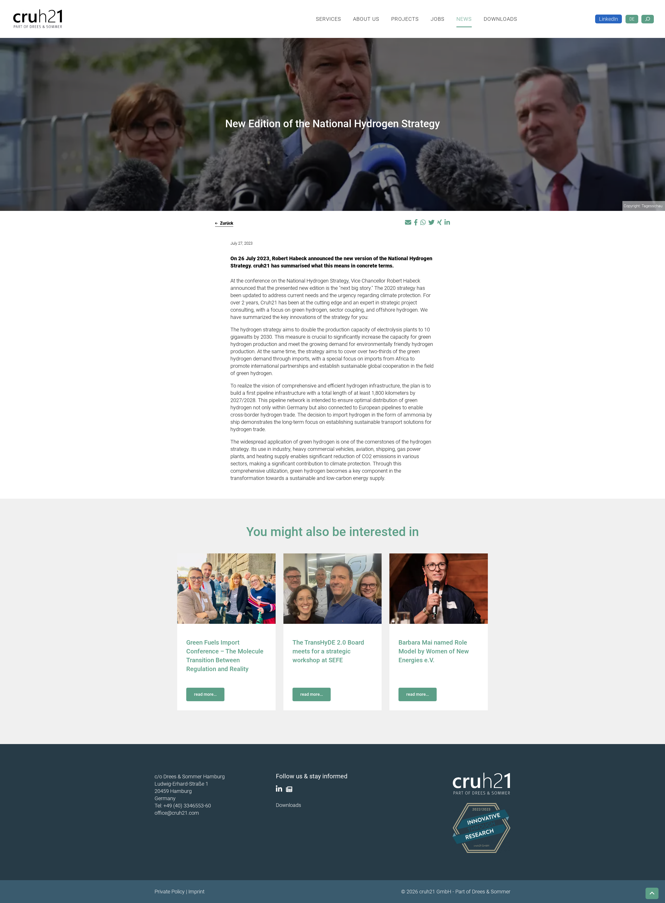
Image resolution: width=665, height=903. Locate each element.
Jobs (460, 14)
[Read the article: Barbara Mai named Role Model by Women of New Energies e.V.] (438, 588)
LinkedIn (608, 15)
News (486, 14)
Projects (427, 14)
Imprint (196, 891)
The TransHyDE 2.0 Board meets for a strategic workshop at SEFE (328, 651)
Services (351, 14)
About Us (389, 14)
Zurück (226, 223)
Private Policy (170, 891)
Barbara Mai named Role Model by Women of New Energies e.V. (433, 651)
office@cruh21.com (177, 813)
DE (631, 14)
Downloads (523, 14)
